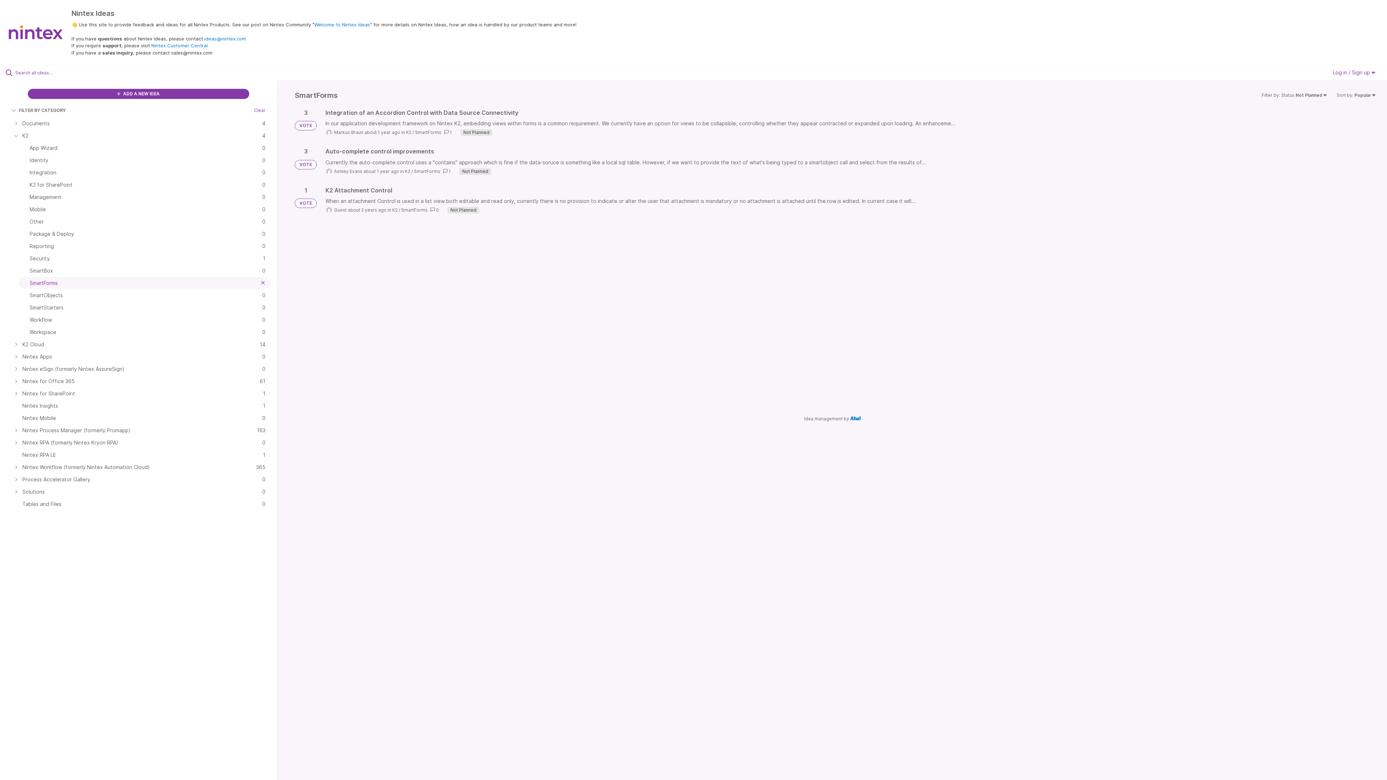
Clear (259, 110)
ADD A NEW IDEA (141, 93)
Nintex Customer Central (179, 45)
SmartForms (428, 132)
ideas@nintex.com (225, 39)
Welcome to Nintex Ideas (342, 24)
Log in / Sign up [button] (1352, 72)
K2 (408, 132)
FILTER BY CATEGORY (42, 110)
